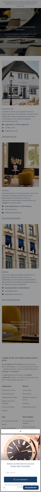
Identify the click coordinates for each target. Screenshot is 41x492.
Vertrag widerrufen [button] (31, 487)
